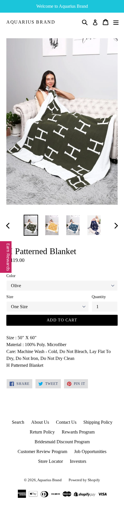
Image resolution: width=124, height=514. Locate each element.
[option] (30, 225)
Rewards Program (78, 431)
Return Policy (42, 431)
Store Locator (50, 461)
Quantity (99, 297)
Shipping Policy (97, 422)
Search (18, 422)
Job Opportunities (90, 451)
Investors (78, 461)
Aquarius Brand (30, 22)
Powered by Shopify (84, 480)
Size (9, 297)
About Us (40, 422)
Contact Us (66, 422)
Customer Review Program (42, 451)
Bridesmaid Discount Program (62, 441)
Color (11, 276)
